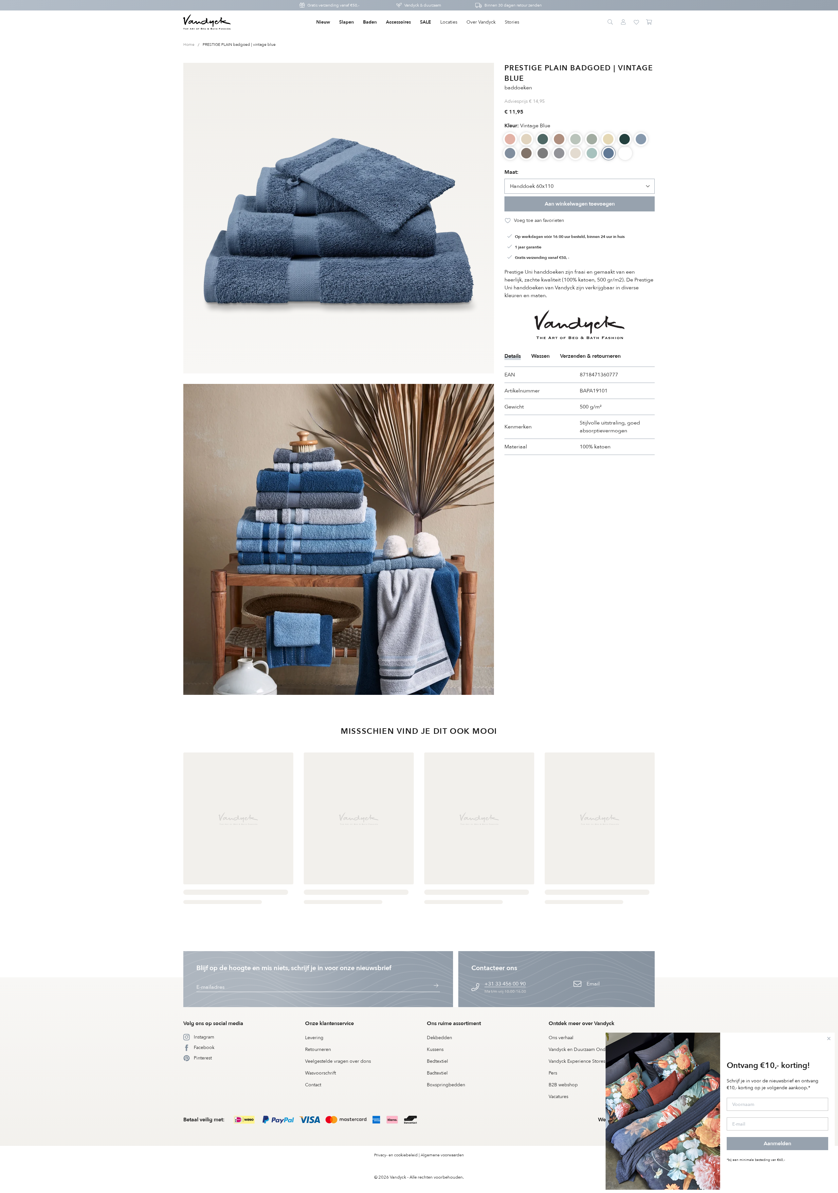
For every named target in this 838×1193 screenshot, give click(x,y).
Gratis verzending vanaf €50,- (333, 5)
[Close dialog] (829, 1038)
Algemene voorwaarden (442, 1155)
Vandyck (398, 1177)
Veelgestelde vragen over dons (338, 1061)
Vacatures (558, 1097)
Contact (313, 1085)
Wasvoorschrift (320, 1073)
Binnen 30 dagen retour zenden (513, 5)
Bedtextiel (437, 1061)
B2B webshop (563, 1085)
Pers (553, 1073)
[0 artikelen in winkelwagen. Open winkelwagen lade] (649, 22)
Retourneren (318, 1049)
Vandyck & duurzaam (422, 5)
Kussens (435, 1049)
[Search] (610, 22)
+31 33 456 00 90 (505, 983)
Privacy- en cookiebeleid (396, 1155)
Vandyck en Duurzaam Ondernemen (586, 1049)
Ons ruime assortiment (454, 1023)
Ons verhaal (561, 1038)
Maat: (511, 172)
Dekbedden (439, 1038)
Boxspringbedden (446, 1085)
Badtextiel (437, 1073)
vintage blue (527, 125)
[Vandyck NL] (207, 22)
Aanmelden (777, 1143)
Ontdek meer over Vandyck (581, 1023)
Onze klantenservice (329, 1023)
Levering (314, 1038)
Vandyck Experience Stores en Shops (587, 1061)
